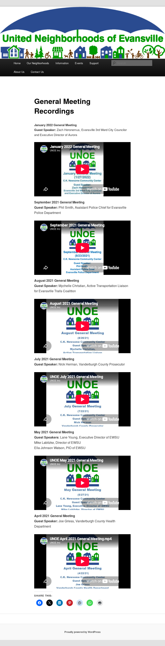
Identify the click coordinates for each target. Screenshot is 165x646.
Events (79, 63)
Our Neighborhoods (38, 63)
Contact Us (37, 72)
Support (94, 63)
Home (17, 63)
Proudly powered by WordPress (82, 632)
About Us (19, 72)
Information (62, 63)
